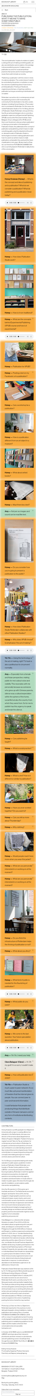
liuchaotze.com (6, 1328)
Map (3, 1378)
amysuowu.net (13, 1216)
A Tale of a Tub (15, 1141)
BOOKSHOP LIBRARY (9, 2)
